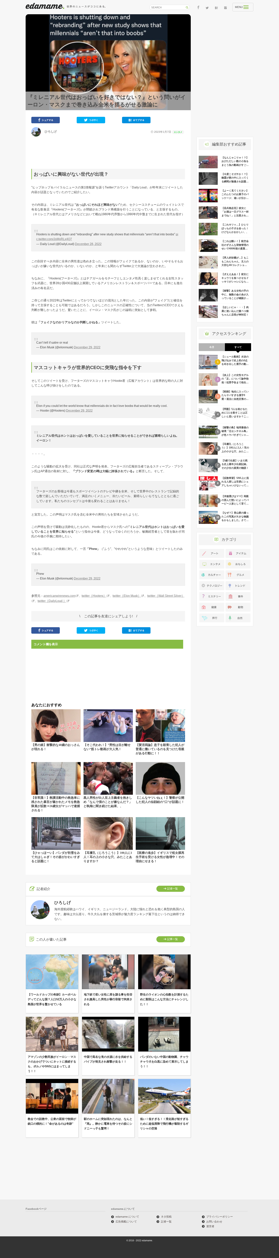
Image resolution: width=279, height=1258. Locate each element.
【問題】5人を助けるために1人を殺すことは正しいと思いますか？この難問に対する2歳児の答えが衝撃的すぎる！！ (235, 416)
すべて (238, 347)
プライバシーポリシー (219, 1216)
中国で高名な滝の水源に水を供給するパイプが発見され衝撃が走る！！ (108, 1059)
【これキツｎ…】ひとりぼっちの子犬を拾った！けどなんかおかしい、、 (235, 228)
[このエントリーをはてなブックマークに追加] (136, 121)
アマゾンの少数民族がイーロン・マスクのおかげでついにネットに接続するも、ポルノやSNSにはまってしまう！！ (52, 1064)
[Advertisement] (108, 152)
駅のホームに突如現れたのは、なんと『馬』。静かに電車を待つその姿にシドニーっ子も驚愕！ (108, 1123)
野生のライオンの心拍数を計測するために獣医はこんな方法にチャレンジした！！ (164, 999)
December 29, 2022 (87, 347)
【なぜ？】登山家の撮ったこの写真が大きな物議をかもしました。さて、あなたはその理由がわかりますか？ (235, 520)
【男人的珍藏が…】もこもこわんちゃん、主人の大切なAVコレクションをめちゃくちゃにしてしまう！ (235, 265)
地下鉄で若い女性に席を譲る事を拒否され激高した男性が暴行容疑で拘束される (108, 999)
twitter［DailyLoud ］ (52, 601)
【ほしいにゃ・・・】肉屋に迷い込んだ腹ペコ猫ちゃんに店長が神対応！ (235, 311)
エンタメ (178, 132)
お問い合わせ (214, 1221)
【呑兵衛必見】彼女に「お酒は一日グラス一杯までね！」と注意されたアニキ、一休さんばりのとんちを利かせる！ (235, 215)
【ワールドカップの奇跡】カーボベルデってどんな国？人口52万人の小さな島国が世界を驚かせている (52, 999)
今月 (211, 347)
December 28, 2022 (88, 244)
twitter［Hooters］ (94, 595)
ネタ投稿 (166, 1216)
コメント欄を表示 (46, 644)
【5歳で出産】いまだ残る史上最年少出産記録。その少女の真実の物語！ (235, 464)
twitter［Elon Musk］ (127, 595)
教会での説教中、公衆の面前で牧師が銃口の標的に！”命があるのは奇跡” (52, 1121)
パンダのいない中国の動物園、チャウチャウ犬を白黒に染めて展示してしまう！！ (164, 1061)
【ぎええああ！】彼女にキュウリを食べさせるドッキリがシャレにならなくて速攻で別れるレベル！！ (235, 281)
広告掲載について (126, 1221)
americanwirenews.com (59, 595)
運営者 (210, 1226)
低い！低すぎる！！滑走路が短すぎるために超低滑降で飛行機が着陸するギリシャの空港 (164, 1123)
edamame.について (127, 1216)
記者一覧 (172, 888)
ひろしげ (49, 131)
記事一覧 (172, 939)
